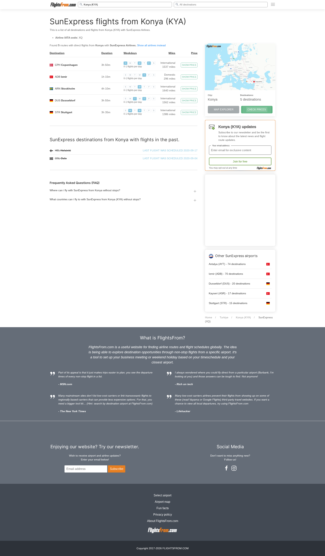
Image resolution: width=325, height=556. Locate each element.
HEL (63, 150)
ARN (65, 88)
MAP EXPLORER (223, 109)
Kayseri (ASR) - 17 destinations (227, 293)
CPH (66, 64)
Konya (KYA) (243, 317)
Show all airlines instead (151, 45)
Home (208, 317)
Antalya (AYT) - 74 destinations (227, 263)
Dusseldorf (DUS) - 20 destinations (229, 283)
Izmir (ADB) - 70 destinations (226, 273)
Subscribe (116, 468)
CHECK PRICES (257, 109)
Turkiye (224, 317)
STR (63, 112)
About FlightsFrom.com (162, 521)
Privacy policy (162, 514)
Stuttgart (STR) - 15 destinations (228, 303)
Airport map (162, 501)
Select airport (162, 495)
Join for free (240, 161)
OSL (61, 158)
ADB (61, 76)
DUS (65, 100)
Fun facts (162, 508)
